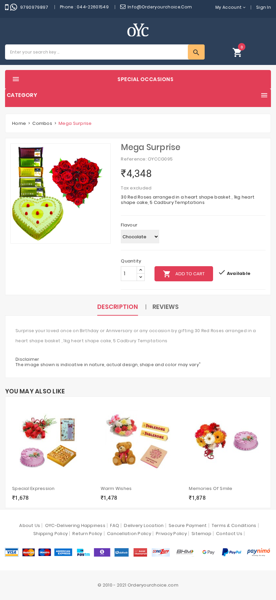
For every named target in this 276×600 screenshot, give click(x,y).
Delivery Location (144, 525)
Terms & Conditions (234, 525)
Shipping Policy (50, 533)
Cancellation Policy (129, 533)
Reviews (165, 307)
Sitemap (201, 533)
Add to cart (184, 274)
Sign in (263, 7)
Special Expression (33, 488)
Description (117, 307)
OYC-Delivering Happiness (75, 525)
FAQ (114, 525)
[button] (237, 52)
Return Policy (87, 533)
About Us (29, 525)
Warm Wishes (116, 488)
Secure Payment (188, 525)
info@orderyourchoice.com (160, 7)
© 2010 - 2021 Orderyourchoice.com (138, 585)
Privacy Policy (171, 533)
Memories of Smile (210, 488)
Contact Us (229, 533)
